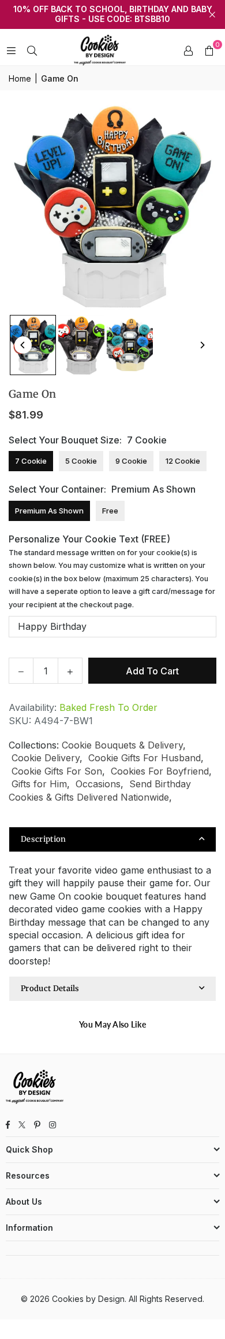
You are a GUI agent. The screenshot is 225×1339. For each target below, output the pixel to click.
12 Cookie (183, 460)
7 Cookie (31, 460)
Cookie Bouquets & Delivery (122, 745)
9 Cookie (131, 460)
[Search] (31, 50)
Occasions (98, 784)
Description (43, 839)
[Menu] (11, 50)
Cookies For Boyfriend (160, 771)
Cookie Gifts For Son (57, 771)
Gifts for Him (39, 784)
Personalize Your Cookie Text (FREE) (112, 571)
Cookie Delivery (46, 758)
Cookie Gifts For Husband (144, 758)
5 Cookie (81, 460)
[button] (208, 50)
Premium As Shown (49, 510)
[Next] (202, 345)
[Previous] (23, 345)
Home (20, 78)
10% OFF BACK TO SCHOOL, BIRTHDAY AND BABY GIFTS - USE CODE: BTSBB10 (112, 14)
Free (110, 510)
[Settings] (188, 50)
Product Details (50, 988)
